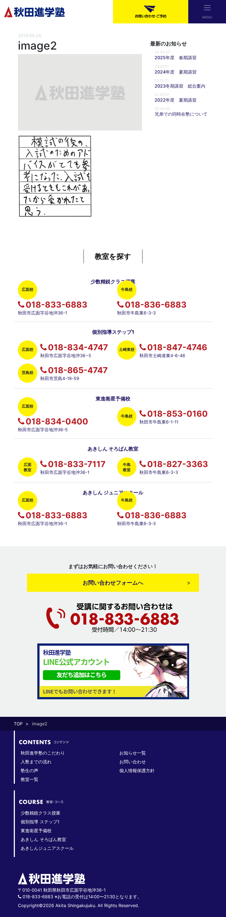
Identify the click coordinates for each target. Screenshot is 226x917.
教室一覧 (29, 779)
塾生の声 (29, 770)
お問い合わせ (132, 761)
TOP (18, 723)
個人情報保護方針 (137, 770)
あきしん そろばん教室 (43, 839)
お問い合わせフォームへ (113, 582)
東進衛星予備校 (36, 830)
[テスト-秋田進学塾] (34, 11)
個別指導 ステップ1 (40, 821)
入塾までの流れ (36, 761)
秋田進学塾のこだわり (43, 753)
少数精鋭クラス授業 (40, 813)
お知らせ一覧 (132, 753)
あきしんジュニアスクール (47, 848)
